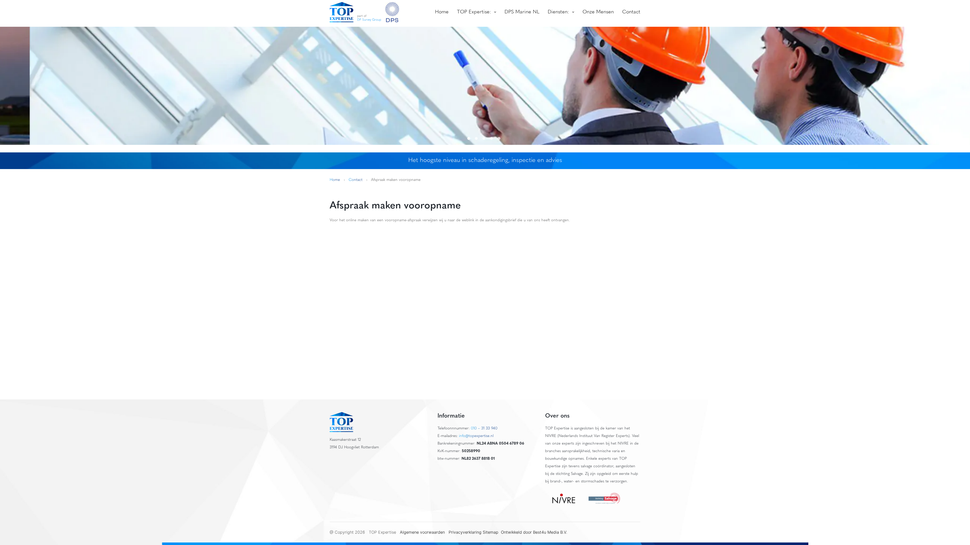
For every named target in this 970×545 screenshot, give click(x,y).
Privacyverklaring (465, 532)
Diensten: (558, 12)
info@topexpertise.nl (476, 436)
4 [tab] (492, 138)
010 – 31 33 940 (484, 428)
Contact (631, 12)
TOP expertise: (474, 12)
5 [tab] (500, 138)
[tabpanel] (485, 86)
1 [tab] (469, 138)
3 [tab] (485, 138)
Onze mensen (598, 12)
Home (442, 12)
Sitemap (491, 532)
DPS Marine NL (521, 12)
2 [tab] (477, 138)
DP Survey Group (369, 19)
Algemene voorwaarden (422, 532)
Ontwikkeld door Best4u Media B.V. (534, 532)
